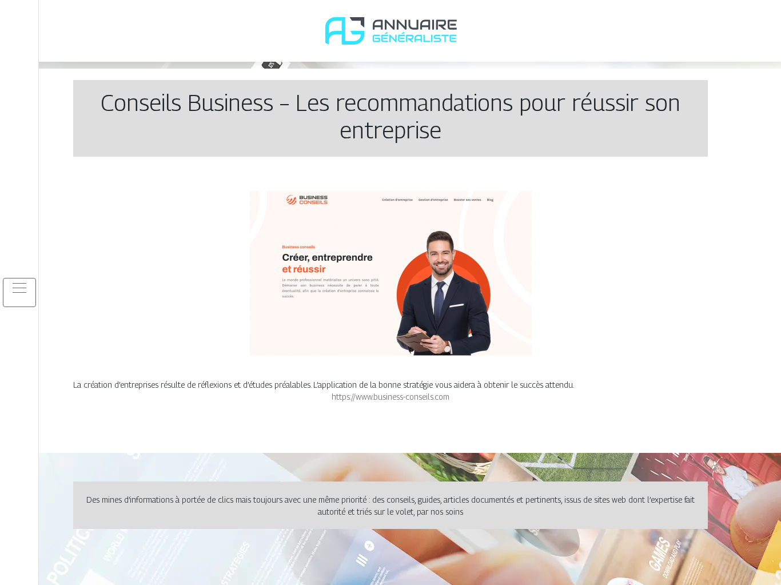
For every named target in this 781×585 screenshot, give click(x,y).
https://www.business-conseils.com (390, 396)
